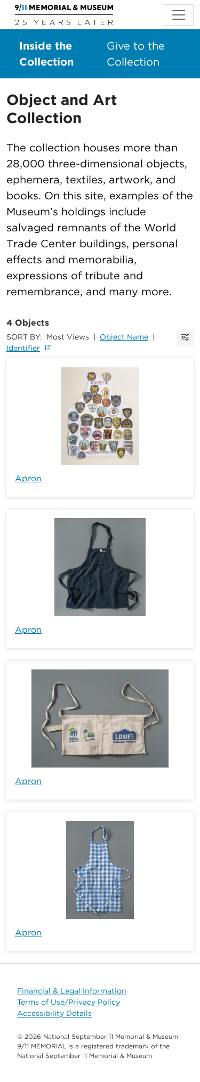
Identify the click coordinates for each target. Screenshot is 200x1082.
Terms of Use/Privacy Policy (68, 1002)
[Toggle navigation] (179, 15)
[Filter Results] (185, 337)
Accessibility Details (54, 1013)
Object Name (124, 337)
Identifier (23, 348)
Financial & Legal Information (71, 991)
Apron (28, 478)
